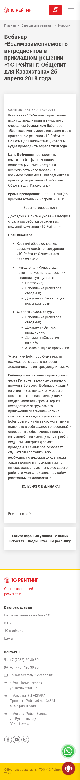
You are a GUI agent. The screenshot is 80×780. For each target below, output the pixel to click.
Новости (64, 25)
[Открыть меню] (71, 10)
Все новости (18, 514)
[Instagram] (25, 741)
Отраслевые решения (37, 25)
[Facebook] (8, 741)
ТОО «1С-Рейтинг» (51, 769)
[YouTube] (16, 741)
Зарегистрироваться (40, 208)
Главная (10, 25)
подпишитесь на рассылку (49, 541)
